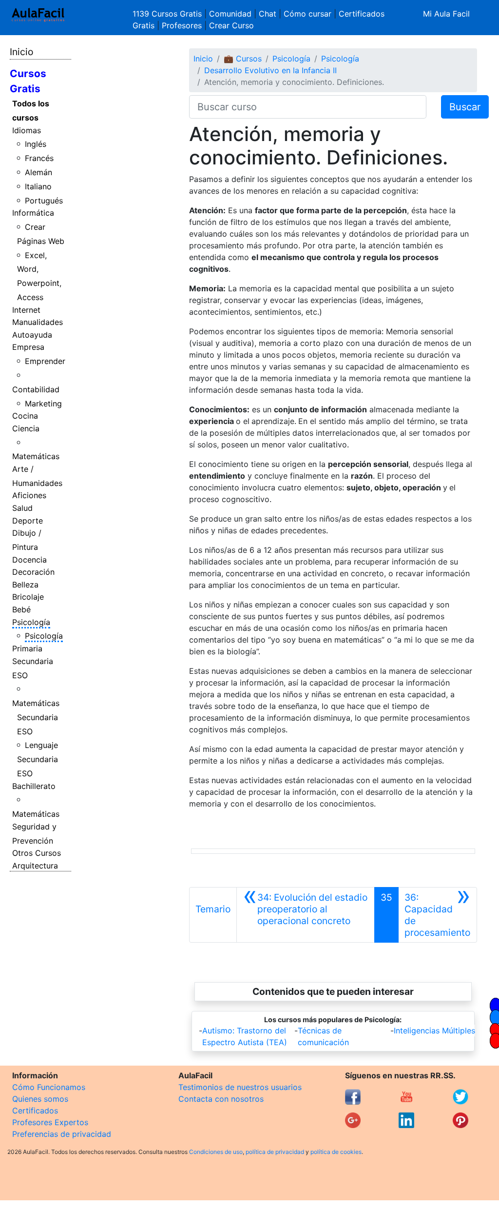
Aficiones (29, 495)
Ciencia (25, 428)
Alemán (38, 172)
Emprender (45, 361)
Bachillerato (34, 786)
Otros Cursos (36, 853)
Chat (267, 14)
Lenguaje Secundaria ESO (37, 759)
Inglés (35, 144)
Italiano (38, 186)
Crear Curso (231, 25)
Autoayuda (32, 335)
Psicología (31, 622)
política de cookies (336, 1151)
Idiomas (26, 130)
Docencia (29, 560)
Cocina (25, 416)
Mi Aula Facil (446, 14)
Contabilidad (35, 389)
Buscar (464, 107)
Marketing (43, 403)
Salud (22, 508)
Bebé (21, 609)
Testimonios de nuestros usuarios (240, 1087)
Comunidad (230, 14)
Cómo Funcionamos (48, 1087)
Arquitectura (35, 865)
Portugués (44, 200)
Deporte (27, 520)
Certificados (35, 1110)
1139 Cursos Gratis (168, 14)
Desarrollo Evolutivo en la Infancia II (270, 70)
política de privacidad (275, 1151)
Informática (33, 213)
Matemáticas (35, 456)
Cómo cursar (307, 14)
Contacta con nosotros (221, 1099)
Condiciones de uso (216, 1151)
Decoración (33, 572)
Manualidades (37, 322)
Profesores (182, 25)
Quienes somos (40, 1099)
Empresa (28, 347)
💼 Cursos (243, 58)
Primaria (27, 648)
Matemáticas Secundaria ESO (35, 717)
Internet (26, 310)
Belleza (25, 584)
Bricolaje (28, 597)
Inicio (21, 52)
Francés (39, 158)
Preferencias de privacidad (61, 1134)
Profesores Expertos (50, 1122)
